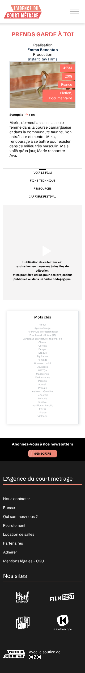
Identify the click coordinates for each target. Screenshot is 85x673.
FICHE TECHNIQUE (42, 180)
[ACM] (22, 10)
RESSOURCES (42, 188)
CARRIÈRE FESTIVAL (42, 196)
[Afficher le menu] (74, 11)
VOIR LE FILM (43, 172)
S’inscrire (42, 453)
